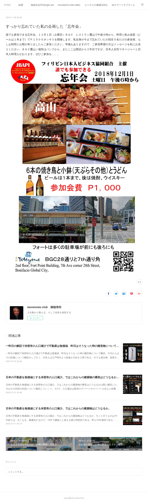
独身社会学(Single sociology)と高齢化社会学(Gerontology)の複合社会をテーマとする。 (42, 4)
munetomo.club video (69, 4)
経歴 (20, 4)
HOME (7, 4)
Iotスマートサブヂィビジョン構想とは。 (123, 4)
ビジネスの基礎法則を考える (96, 4)
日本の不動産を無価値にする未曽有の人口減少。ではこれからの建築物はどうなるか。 (58, 408)
